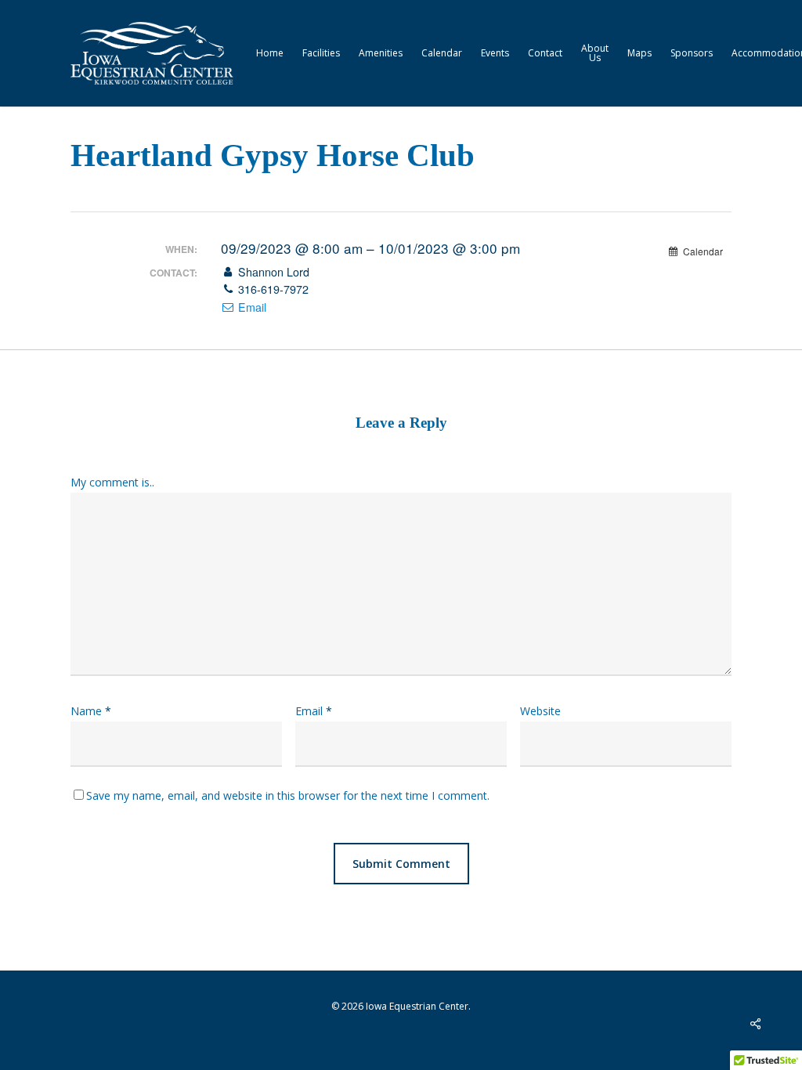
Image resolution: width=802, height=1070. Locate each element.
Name (90, 710)
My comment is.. (112, 482)
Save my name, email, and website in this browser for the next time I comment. (288, 795)
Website (540, 710)
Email (250, 307)
